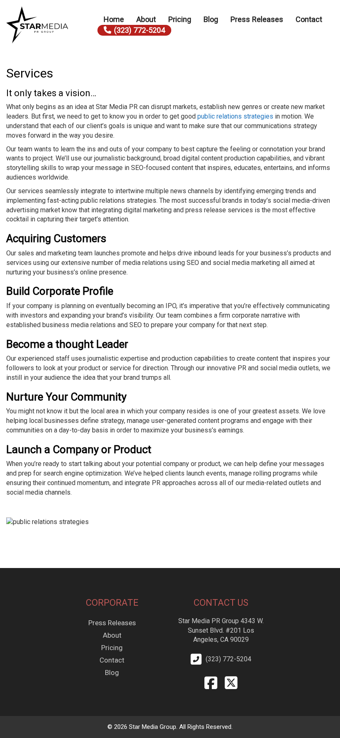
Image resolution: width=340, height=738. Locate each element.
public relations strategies (235, 116)
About (146, 19)
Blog (211, 19)
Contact (309, 19)
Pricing (179, 19)
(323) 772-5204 (139, 30)
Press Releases (257, 19)
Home (114, 19)
